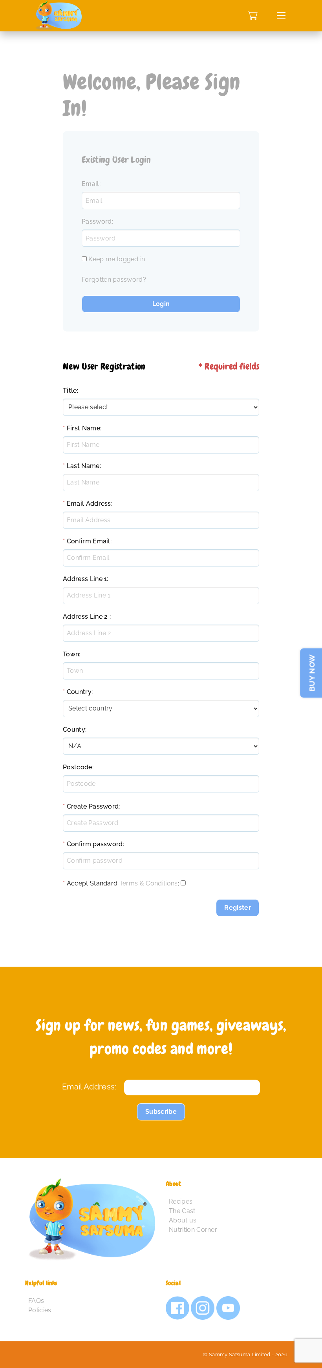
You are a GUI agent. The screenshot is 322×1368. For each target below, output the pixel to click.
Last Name (83, 466)
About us (183, 1220)
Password (97, 221)
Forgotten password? (114, 279)
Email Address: (89, 1086)
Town (71, 654)
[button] (281, 15)
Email (90, 184)
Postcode (77, 767)
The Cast (182, 1211)
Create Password (93, 806)
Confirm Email (88, 541)
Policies (39, 1310)
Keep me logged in (116, 259)
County (74, 729)
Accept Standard (92, 883)
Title (70, 390)
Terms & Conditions (148, 883)
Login (161, 304)
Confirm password (95, 844)
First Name (83, 428)
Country (79, 692)
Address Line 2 (85, 616)
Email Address (89, 503)
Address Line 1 (85, 579)
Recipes (180, 1201)
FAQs (36, 1300)
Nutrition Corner (193, 1229)
